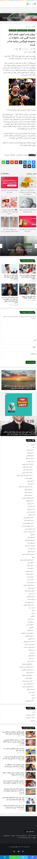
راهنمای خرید (29, 625)
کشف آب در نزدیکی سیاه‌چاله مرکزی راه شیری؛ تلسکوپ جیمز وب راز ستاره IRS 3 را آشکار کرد (13, 742)
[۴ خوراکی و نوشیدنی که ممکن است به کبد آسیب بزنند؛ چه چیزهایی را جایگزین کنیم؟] (31, 783)
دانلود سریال (30, 566)
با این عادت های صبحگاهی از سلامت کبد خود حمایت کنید (14, 750)
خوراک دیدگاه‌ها (30, 718)
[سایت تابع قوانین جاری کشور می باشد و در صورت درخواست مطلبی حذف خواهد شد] (18, 17)
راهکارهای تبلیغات (27, 664)
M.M (31, 49)
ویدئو (33, 698)
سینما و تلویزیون (30, 597)
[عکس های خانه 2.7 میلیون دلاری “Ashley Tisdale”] (27, 289)
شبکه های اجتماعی (28, 585)
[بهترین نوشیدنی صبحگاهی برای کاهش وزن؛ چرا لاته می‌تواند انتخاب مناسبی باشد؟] (31, 734)
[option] (18, 246)
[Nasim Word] (28, 4)
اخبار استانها (30, 453)
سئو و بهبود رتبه (29, 602)
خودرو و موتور (31, 551)
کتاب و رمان (30, 580)
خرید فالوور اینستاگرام (21, 836)
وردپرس (32, 721)
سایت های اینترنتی (28, 605)
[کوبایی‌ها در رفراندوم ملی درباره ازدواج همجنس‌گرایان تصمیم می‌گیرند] (27, 268)
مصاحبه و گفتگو (30, 689)
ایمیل (34, 347)
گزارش (32, 613)
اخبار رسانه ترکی (27, 470)
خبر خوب (30, 658)
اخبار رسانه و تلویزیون (27, 464)
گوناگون (32, 616)
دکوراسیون (30, 622)
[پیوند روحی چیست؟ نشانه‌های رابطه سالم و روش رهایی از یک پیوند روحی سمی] (31, 800)
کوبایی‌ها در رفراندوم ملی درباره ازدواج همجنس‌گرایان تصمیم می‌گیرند (28, 277)
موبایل (13, 836)
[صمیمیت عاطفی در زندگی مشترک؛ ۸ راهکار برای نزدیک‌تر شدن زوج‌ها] (31, 775)
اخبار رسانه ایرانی (27, 467)
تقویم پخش (28, 478)
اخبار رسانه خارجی (27, 473)
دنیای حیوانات (31, 588)
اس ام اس (30, 619)
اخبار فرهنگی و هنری (27, 498)
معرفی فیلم (29, 678)
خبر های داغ (31, 549)
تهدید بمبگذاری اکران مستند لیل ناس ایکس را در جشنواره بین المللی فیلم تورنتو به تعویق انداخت (10, 300)
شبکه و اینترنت (30, 599)
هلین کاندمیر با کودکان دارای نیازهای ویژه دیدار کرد (20, 250)
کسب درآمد (31, 608)
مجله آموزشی (31, 639)
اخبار (33, 447)
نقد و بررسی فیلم (27, 681)
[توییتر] (29, 162)
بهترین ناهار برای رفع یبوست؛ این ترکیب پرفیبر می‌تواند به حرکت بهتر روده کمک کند (13, 758)
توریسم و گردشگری (29, 546)
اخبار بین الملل (29, 458)
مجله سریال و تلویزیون (27, 670)
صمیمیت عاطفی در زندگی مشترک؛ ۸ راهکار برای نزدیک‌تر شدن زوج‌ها (13, 774)
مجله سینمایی (29, 673)
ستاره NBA (13, 155)
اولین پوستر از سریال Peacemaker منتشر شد (23, 434)
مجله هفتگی (31, 656)
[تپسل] (6, 394)
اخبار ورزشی (30, 504)
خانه (33, 27)
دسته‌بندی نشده (30, 582)
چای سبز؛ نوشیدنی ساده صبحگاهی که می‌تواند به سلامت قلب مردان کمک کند (14, 766)
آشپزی (32, 444)
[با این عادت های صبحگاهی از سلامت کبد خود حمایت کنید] (31, 751)
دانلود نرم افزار (29, 574)
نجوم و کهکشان (29, 636)
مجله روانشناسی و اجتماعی (26, 667)
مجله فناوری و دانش (28, 687)
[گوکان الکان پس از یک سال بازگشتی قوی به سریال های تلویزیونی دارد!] (9, 268)
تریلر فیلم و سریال (27, 675)
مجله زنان (32, 653)
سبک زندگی (31, 594)
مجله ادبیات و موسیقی (28, 642)
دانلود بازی (30, 563)
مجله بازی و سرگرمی (29, 644)
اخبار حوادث (30, 461)
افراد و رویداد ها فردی (29, 532)
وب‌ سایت (33, 354)
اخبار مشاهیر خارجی (22, 30)
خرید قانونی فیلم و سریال (26, 560)
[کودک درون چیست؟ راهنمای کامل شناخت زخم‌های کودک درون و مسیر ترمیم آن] (31, 808)
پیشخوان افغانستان (29, 540)
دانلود (33, 557)
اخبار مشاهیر (28, 27)
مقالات (32, 695)
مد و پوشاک (30, 630)
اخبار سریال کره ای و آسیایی (24, 475)
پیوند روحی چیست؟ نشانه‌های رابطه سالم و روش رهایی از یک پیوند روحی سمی (13, 798)
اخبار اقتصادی (29, 456)
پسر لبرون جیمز (20, 155)
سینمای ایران (28, 489)
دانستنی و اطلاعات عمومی (28, 554)
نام (34, 340)
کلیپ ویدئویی (29, 701)
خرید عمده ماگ (32, 836)
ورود (33, 712)
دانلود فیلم (30, 568)
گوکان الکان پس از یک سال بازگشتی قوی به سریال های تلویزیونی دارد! (11, 277)
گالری (33, 611)
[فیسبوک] (33, 162)
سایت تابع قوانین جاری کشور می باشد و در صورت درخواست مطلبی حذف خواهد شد (18, 12)
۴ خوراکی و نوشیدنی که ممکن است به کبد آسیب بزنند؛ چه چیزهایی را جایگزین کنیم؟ (13, 782)
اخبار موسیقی (29, 501)
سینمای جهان (28, 495)
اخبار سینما (30, 484)
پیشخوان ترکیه (30, 543)
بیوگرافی (32, 535)
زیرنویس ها (30, 577)
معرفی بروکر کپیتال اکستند (24, 837)
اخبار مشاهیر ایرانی (28, 518)
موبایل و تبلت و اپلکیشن (27, 633)
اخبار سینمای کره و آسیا (25, 487)
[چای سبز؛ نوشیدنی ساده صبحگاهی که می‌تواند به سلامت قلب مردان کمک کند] (31, 767)
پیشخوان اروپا (13, 30)
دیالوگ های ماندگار (29, 591)
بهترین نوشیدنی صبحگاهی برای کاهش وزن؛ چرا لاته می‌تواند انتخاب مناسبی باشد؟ (13, 733)
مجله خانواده (31, 650)
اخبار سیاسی (30, 481)
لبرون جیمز (7, 155)
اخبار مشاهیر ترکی (27, 244)
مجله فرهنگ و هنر (28, 684)
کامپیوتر (31, 627)
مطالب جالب (31, 692)
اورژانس (25, 155)
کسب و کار (30, 661)
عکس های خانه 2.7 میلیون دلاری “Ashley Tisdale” (29, 297)
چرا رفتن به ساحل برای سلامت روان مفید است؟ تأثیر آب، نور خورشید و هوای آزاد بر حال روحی (13, 791)
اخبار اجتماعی (29, 450)
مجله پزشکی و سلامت (29, 647)
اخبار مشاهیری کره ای (27, 526)
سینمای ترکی (28, 492)
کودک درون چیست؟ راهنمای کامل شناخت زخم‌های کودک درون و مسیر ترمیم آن (19, 387)
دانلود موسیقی (29, 571)
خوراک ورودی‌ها (30, 715)
